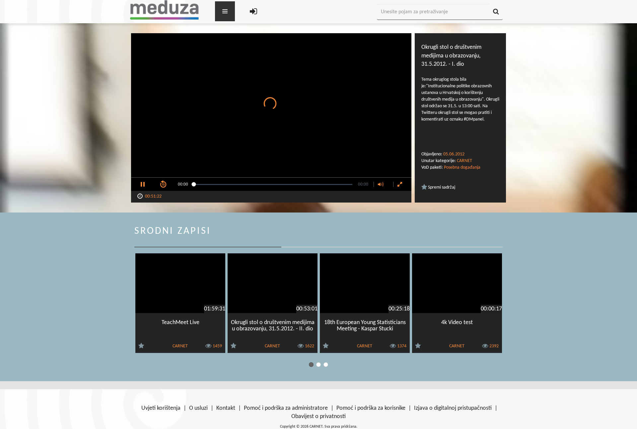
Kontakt (225, 408)
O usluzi (198, 408)
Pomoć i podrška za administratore (286, 408)
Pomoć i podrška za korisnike (370, 408)
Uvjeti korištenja (160, 408)
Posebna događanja (462, 167)
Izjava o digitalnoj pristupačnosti (453, 408)
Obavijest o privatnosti (318, 416)
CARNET (464, 160)
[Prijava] (253, 12)
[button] (143, 184)
